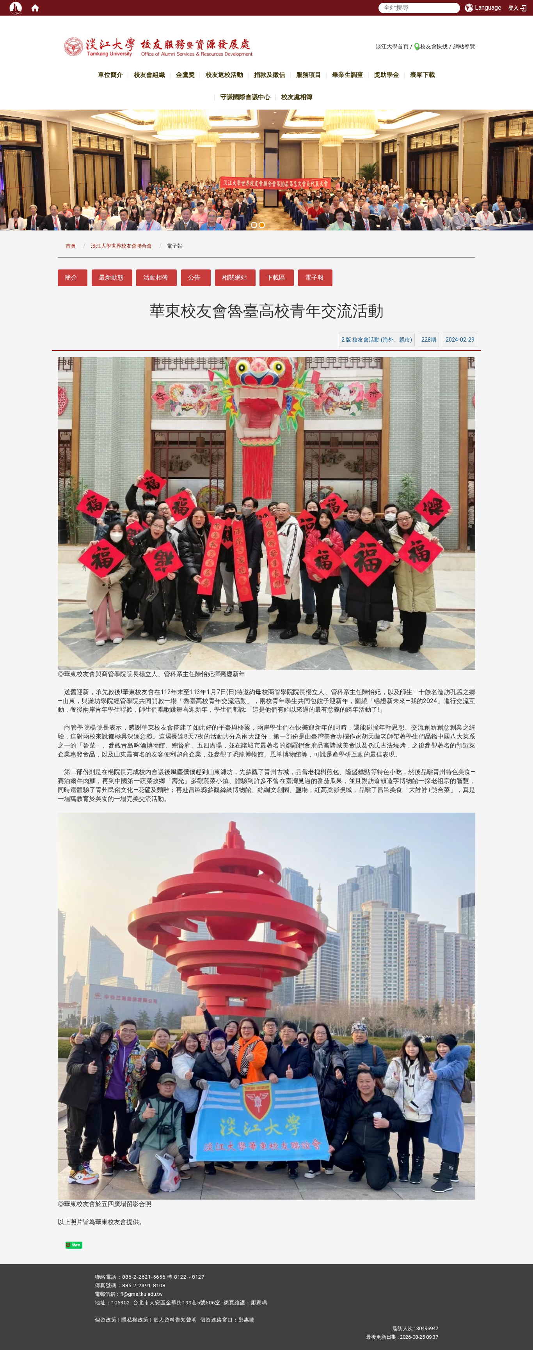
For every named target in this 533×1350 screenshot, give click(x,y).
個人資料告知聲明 (175, 1320)
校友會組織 (149, 74)
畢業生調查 (347, 74)
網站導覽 (464, 46)
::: (371, 46)
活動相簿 (155, 277)
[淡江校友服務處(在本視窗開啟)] (158, 48)
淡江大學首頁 (392, 46)
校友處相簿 (297, 97)
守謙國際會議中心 (245, 97)
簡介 (71, 277)
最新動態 (111, 277)
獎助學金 (386, 74)
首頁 (71, 246)
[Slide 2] (262, 225)
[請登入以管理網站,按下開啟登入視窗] (15, 8)
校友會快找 (434, 46)
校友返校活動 (224, 74)
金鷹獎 (185, 74)
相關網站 (234, 277)
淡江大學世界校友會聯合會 (121, 246)
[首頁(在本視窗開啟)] (35, 8)
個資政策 (106, 1320)
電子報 (314, 277)
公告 (194, 277)
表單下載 (422, 74)
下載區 (275, 277)
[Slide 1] (254, 225)
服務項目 (308, 74)
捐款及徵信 (269, 74)
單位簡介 (110, 74)
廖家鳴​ (259, 1303)
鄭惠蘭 (246, 1320)
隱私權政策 (135, 1320)
